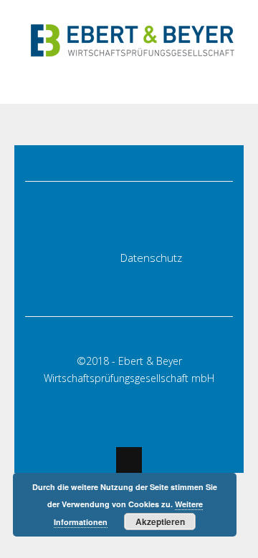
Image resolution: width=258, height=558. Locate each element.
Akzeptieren (160, 521)
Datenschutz (151, 257)
